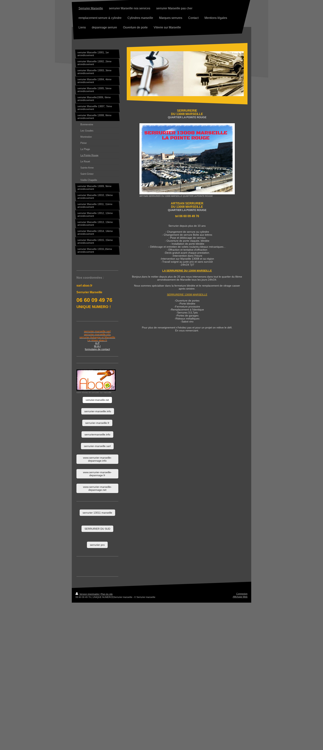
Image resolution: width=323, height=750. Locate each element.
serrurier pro (97, 544)
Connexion (241, 594)
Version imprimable (89, 594)
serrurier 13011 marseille (97, 512)
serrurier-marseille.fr (97, 422)
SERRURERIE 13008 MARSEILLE (187, 294)
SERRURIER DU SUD (97, 528)
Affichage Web (240, 597)
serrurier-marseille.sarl (97, 446)
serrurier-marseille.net (97, 400)
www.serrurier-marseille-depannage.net (97, 488)
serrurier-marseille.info (97, 411)
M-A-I (97, 346)
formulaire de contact (97, 349)
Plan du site (107, 594)
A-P (97, 343)
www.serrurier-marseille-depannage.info (97, 459)
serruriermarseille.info (97, 434)
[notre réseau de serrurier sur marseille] (96, 380)
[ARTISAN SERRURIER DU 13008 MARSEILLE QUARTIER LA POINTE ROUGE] (187, 158)
